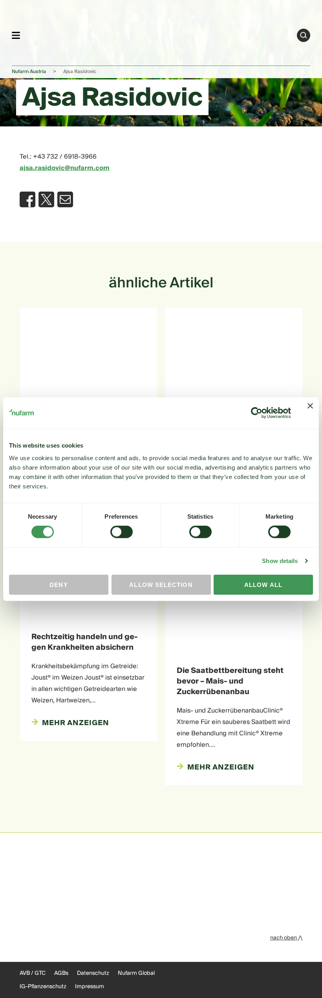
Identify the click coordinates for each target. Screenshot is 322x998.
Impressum (89, 986)
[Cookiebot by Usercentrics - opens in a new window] (256, 413)
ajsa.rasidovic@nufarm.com (65, 168)
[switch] (121, 532)
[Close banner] (310, 413)
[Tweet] (46, 199)
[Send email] (65, 199)
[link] (158, 34)
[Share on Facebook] (27, 199)
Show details (280, 560)
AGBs (61, 973)
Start (303, 35)
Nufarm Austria (29, 72)
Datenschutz (93, 973)
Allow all (263, 584)
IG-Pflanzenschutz (43, 986)
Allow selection (160, 584)
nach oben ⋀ (286, 938)
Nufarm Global (136, 973)
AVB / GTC (33, 973)
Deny (58, 584)
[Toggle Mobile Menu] (16, 35)
